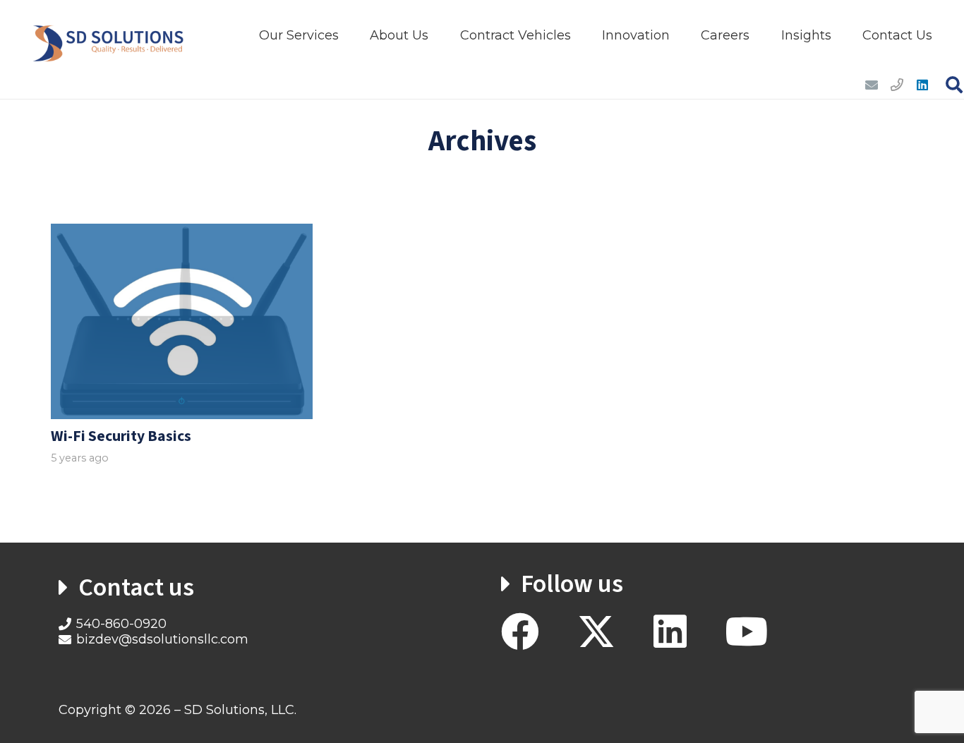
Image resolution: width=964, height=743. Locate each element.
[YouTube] (746, 631)
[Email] (871, 84)
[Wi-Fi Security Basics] (182, 322)
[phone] (897, 84)
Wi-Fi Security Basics (121, 436)
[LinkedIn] (922, 84)
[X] (596, 632)
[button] (350, 35)
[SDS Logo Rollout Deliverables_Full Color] (109, 35)
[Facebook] (520, 631)
